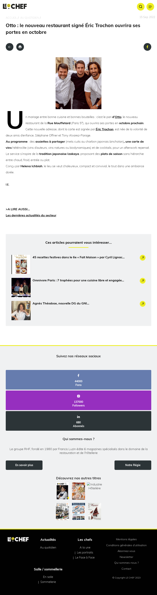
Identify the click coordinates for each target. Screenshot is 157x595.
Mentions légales (126, 539)
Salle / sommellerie (48, 569)
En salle (48, 577)
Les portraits (85, 552)
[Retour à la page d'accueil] (18, 539)
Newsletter (126, 557)
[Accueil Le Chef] (15, 6)
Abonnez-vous (126, 551)
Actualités (48, 540)
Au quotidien (29, 17)
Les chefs (85, 540)
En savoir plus (24, 465)
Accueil (11, 17)
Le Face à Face (85, 557)
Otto (118, 117)
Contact (126, 568)
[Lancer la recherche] (141, 7)
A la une (85, 547)
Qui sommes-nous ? (126, 562)
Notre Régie (133, 465)
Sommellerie (48, 582)
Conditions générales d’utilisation (126, 545)
